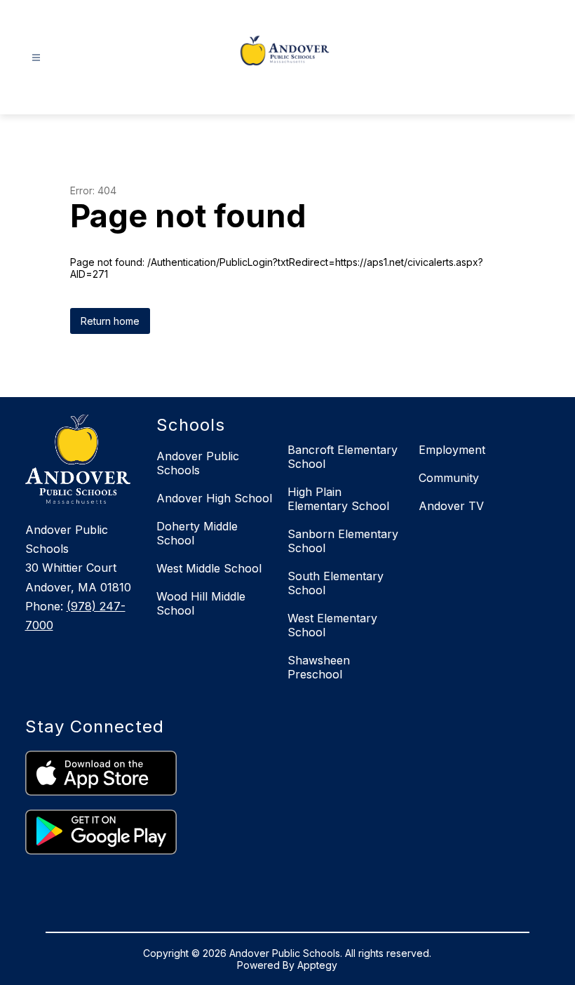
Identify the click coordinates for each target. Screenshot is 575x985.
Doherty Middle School (197, 533)
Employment (452, 450)
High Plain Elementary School (338, 499)
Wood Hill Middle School (200, 603)
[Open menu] (36, 58)
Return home (110, 321)
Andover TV (451, 506)
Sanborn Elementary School (343, 541)
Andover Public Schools (197, 463)
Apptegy (317, 965)
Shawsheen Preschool (319, 667)
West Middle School (209, 568)
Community (449, 478)
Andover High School (214, 498)
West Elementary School (332, 625)
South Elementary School (336, 583)
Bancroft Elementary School (343, 457)
